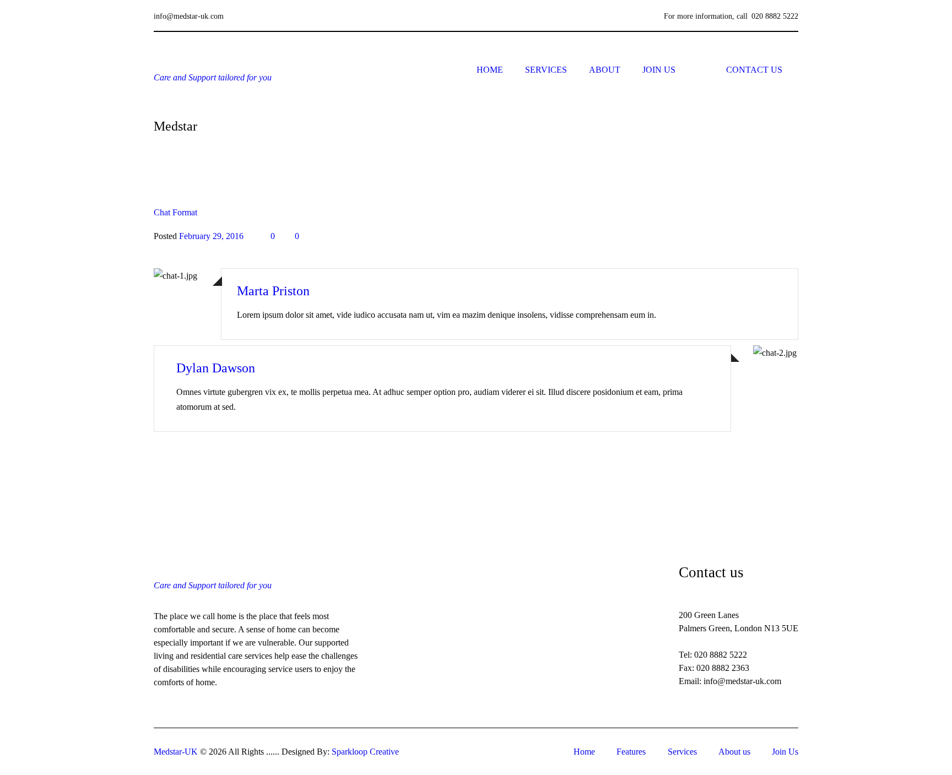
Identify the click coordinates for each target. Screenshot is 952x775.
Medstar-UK (176, 751)
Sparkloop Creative (365, 751)
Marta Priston (273, 291)
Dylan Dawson (215, 368)
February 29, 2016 (211, 236)
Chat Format (175, 212)
